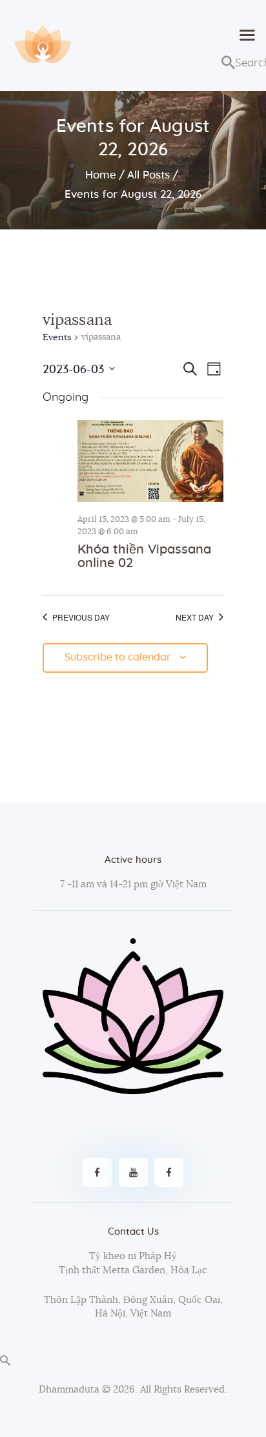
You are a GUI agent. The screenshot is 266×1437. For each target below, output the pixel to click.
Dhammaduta (69, 1389)
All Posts (148, 174)
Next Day (195, 617)
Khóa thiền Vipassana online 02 (144, 556)
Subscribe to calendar (118, 657)
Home (100, 174)
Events (57, 337)
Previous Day (81, 617)
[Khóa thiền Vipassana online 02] (150, 461)
